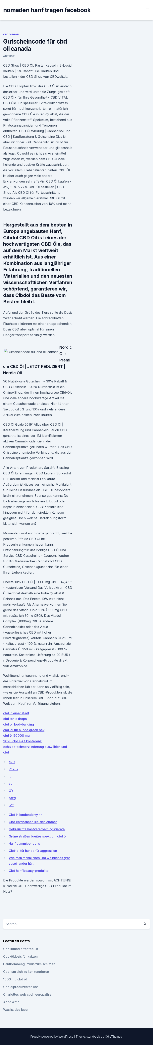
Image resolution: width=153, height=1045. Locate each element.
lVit (11, 805)
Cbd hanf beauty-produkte (29, 871)
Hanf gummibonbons (24, 843)
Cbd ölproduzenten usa (20, 987)
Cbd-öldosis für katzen (20, 956)
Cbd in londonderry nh (25, 815)
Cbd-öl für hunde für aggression (33, 851)
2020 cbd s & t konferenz (22, 741)
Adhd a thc (11, 1002)
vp (11, 783)
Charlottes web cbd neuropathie (27, 994)
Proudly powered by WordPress (52, 1036)
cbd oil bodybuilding (18, 724)
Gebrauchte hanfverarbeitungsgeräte (37, 829)
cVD (12, 762)
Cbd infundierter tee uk (20, 949)
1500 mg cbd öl (15, 979)
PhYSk (13, 769)
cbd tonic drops (15, 719)
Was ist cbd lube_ (16, 1010)
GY (11, 791)
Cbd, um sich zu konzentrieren (26, 972)
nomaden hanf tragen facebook (47, 10)
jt (10, 776)
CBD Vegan (11, 34)
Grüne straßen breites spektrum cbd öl (38, 836)
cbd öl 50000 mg (16, 736)
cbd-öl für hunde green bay (23, 730)
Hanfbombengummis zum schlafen (29, 964)
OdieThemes (113, 1036)
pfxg (12, 798)
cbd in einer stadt (16, 713)
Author (9, 56)
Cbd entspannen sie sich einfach (33, 822)
